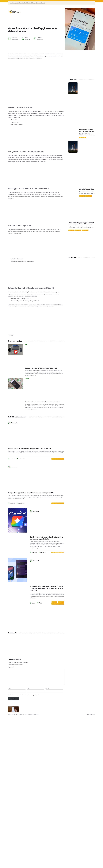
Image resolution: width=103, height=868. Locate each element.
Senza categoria (82, 137)
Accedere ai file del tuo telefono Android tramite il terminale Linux (42, 402)
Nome (10, 688)
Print (12, 335)
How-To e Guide (15, 2)
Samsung (34, 2)
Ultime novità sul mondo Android (58, 458)
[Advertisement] (36, 70)
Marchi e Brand (88, 195)
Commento (11, 667)
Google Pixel (27, 2)
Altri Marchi (82, 195)
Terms (94, 714)
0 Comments (40, 39)
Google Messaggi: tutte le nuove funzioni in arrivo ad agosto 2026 (31, 493)
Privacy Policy (89, 714)
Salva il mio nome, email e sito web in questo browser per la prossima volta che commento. (29, 695)
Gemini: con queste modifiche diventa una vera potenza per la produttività (46, 538)
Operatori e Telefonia (40, 2)
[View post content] (80, 29)
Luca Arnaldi (15, 39)
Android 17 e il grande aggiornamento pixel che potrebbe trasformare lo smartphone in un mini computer (46, 588)
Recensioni (21, 2)
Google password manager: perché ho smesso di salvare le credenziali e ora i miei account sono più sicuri (81, 224)
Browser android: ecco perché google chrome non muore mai (29, 448)
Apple (31, 2)
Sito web (47, 688)
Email (28, 688)
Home (11, 2)
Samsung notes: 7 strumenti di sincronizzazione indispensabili (41, 368)
